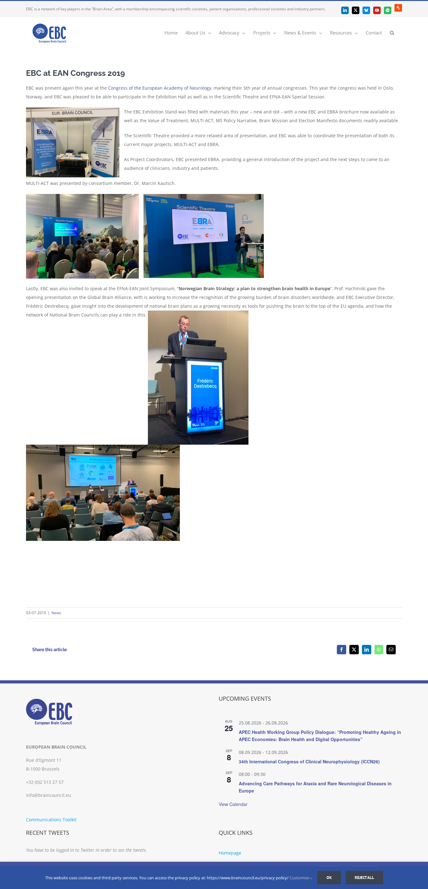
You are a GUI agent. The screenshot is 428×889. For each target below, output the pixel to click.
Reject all (364, 877)
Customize (300, 878)
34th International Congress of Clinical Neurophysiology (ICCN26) (309, 761)
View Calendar (233, 804)
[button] (392, 32)
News (56, 612)
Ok (329, 877)
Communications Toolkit (51, 820)
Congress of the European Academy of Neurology (159, 88)
